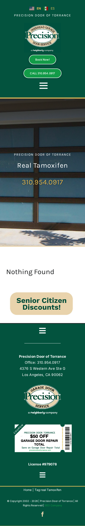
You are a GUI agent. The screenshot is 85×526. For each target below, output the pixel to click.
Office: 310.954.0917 (42, 362)
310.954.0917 (42, 182)
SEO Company (53, 505)
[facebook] (42, 514)
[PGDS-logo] (42, 24)
